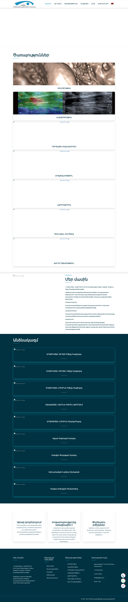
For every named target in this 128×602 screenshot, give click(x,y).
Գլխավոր (48, 4)
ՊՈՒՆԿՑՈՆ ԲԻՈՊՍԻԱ (74, 579)
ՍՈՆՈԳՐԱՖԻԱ (72, 564)
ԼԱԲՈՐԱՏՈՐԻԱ (72, 576)
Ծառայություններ (71, 4)
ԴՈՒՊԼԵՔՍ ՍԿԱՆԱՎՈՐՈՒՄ (75, 570)
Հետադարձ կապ (103, 4)
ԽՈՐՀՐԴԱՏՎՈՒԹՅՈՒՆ (74, 582)
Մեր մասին (58, 4)
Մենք (93, 4)
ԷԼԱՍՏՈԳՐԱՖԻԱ (72, 567)
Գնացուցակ (85, 4)
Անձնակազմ (51, 575)
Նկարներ (50, 572)
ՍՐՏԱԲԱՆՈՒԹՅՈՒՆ (73, 573)
